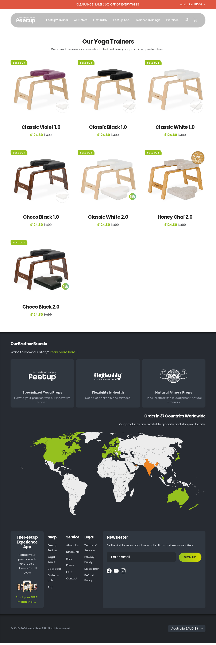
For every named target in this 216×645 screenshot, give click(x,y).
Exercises (172, 20)
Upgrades (55, 569)
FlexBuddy (100, 20)
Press (70, 565)
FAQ (69, 572)
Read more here (62, 352)
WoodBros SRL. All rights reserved (49, 628)
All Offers (80, 20)
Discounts (73, 552)
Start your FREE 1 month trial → (27, 599)
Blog (69, 559)
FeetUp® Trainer (57, 20)
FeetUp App (121, 20)
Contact (71, 578)
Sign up (190, 557)
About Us (72, 545)
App (50, 587)
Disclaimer (91, 569)
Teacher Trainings (147, 20)
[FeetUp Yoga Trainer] (25, 20)
